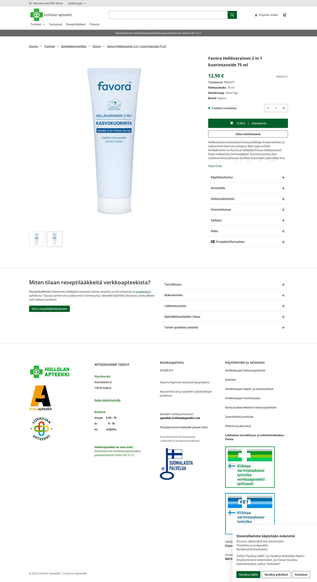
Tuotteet (35, 24)
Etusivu (33, 46)
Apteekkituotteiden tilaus (182, 317)
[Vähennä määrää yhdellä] (268, 108)
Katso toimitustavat (248, 134)
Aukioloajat (75, 3)
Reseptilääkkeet (76, 24)
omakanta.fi (143, 291)
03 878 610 (166, 370)
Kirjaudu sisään (268, 15)
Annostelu (218, 188)
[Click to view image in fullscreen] (115, 141)
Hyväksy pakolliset (276, 574)
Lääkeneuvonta (175, 306)
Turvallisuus (173, 284)
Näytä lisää (215, 166)
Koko (214, 231)
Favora (96, 46)
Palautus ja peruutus (238, 426)
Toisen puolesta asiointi (181, 327)
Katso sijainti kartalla (107, 400)
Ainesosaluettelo (222, 199)
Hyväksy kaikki (248, 574)
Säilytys (216, 220)
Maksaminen (173, 295)
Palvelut (95, 24)
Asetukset (301, 574)
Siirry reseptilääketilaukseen (49, 309)
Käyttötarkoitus (222, 177)
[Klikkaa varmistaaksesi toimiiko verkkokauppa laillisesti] (256, 467)
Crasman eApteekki (75, 573)
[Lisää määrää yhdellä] (284, 108)
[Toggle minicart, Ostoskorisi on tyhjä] (284, 15)
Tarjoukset (55, 24)
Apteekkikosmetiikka (73, 46)
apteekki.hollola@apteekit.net (180, 418)
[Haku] (232, 15)
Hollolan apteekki (58, 15)
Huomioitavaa (221, 209)
